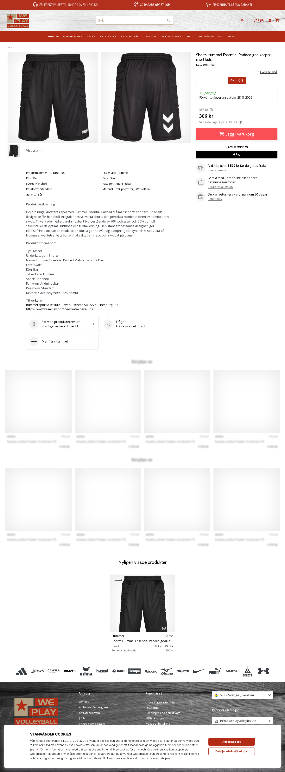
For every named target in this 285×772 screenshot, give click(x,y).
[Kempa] (134, 671)
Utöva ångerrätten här (159, 702)
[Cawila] (54, 671)
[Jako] (118, 671)
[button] (161, 20)
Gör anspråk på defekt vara (162, 713)
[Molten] (183, 671)
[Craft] (70, 671)
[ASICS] (38, 671)
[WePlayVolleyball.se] (42, 711)
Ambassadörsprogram (93, 707)
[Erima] (86, 671)
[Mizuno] (167, 671)
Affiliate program (156, 718)
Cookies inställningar (92, 724)
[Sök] (168, 20)
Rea (10, 47)
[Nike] (199, 671)
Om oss (245, 20)
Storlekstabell (268, 71)
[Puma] (215, 671)
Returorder (152, 707)
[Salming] (231, 671)
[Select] (247, 671)
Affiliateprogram (89, 713)
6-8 (236, 80)
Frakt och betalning (157, 723)
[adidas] (22, 671)
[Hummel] (102, 671)
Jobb (82, 718)
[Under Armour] (263, 671)
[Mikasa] (150, 671)
